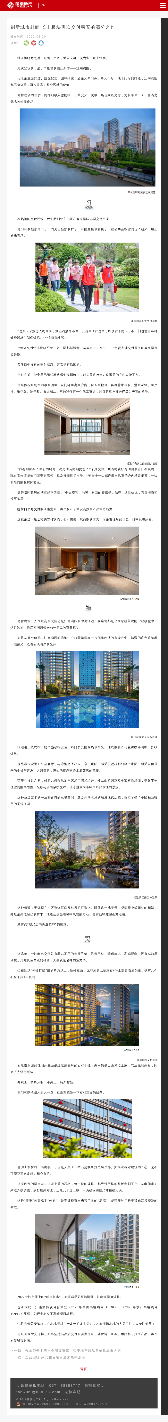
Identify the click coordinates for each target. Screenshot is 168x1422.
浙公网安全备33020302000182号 (45, 1404)
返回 (84, 1369)
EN (43, 5)
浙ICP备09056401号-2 (91, 1404)
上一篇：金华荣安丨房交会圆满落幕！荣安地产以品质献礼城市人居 (65, 1350)
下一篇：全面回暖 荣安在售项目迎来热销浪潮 (47, 1357)
